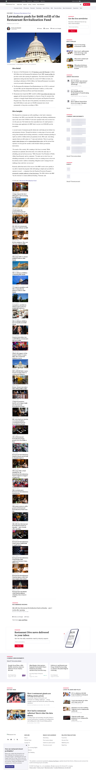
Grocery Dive (29, 1)
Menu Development (67, 8)
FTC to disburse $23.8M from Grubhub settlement (79, 694)
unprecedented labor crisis (36, 141)
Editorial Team (27, 740)
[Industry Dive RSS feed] (17, 739)
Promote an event (75, 181)
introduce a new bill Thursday (42, 72)
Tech (81, 8)
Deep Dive (19, 4)
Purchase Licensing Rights (30, 747)
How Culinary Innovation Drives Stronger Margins (79, 102)
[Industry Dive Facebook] (11, 739)
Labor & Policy (46, 8)
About (25, 737)
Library (29, 4)
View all (68, 108)
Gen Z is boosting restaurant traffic (80, 45)
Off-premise (26, 8)
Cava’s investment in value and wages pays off (79, 701)
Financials (32, 8)
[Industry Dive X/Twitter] (14, 739)
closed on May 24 (49, 74)
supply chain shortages (18, 141)
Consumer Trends (18, 8)
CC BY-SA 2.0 (33, 64)
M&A (52, 8)
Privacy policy (32, 767)
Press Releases (40, 4)
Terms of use (40, 767)
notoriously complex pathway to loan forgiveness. (25, 173)
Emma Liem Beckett (16, 27)
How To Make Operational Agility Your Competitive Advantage (79, 82)
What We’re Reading (29, 752)
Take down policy (48, 767)
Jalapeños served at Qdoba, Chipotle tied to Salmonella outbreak (80, 709)
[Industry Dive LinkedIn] (8, 739)
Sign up (87, 4)
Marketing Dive (36, 1)
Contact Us (27, 742)
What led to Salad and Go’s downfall (81, 59)
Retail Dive (43, 1)
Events (34, 4)
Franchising (38, 8)
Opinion (25, 4)
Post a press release (76, 156)
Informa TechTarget (54, 761)
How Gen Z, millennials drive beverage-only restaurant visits (81, 52)
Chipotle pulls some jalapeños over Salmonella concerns (79, 718)
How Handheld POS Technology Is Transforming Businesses (80, 92)
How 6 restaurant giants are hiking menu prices (39, 694)
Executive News (57, 8)
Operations (75, 8)
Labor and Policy (22, 620)
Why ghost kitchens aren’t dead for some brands (80, 66)
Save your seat (9, 766)
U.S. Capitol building (11, 64)
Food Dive (24, 1)
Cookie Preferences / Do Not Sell (62, 767)
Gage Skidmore (20, 64)
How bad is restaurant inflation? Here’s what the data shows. (40, 713)
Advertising (45, 737)
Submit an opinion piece (49, 742)
